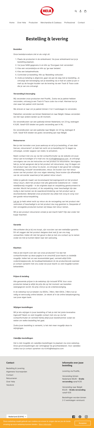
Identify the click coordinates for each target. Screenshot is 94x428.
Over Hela (10, 381)
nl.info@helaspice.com (58, 158)
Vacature (10, 385)
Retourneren (11, 378)
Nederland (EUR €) (16, 417)
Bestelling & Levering (15, 368)
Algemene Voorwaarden (16, 371)
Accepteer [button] (83, 423)
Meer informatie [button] (45, 424)
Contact (9, 375)
